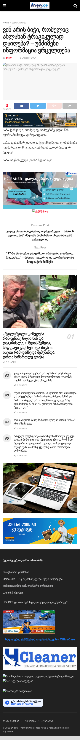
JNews (14, 727)
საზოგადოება (19, 22)
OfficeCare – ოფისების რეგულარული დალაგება (33, 579)
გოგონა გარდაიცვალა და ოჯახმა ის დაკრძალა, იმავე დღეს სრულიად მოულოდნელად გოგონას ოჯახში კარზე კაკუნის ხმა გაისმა (42, 376)
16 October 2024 (27, 57)
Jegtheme (8, 731)
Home (6, 22)
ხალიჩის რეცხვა (13, 592)
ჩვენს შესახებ (11, 721)
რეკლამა (30, 721)
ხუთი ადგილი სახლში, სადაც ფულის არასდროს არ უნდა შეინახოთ (45, 421)
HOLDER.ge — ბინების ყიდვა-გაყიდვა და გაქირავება (35, 602)
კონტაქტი (47, 721)
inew (9, 57)
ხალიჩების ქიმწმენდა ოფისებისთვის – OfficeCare (40, 639)
